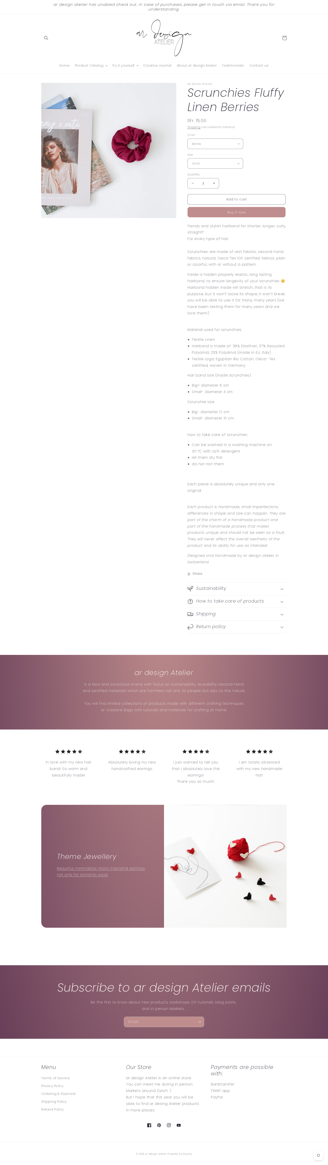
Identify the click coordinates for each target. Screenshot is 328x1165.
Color (191, 135)
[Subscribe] (199, 1022)
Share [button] (198, 573)
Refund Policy (52, 1109)
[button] (46, 38)
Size (190, 155)
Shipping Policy (54, 1101)
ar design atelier (156, 1154)
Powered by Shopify (179, 1154)
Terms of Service (55, 1078)
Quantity (193, 174)
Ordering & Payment (58, 1093)
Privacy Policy (52, 1086)
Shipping (194, 127)
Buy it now (236, 212)
